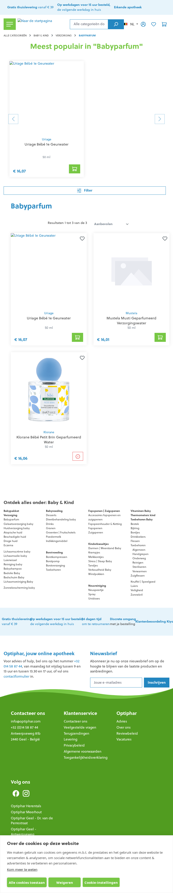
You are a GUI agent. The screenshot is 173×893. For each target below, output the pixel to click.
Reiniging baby (13, 564)
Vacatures (124, 739)
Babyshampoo (13, 568)
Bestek (135, 524)
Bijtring (135, 528)
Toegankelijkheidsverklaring (85, 757)
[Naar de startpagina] (43, 24)
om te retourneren (96, 621)
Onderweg (139, 558)
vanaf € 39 (30, 7)
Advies (121, 721)
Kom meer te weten (22, 869)
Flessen (135, 541)
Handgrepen (140, 554)
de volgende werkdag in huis (56, 621)
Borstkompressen (56, 557)
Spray (92, 594)
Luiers (134, 586)
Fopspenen (95, 528)
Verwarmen (139, 571)
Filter (87, 190)
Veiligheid (137, 590)
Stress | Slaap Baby (100, 561)
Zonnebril (137, 595)
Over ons (123, 727)
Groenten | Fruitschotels (60, 532)
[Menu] (10, 24)
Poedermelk (53, 537)
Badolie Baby (12, 573)
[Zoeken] (116, 24)
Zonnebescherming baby (19, 588)
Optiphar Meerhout (26, 812)
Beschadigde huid (15, 537)
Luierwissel (10, 560)
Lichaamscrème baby (17, 551)
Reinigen (137, 562)
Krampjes (94, 552)
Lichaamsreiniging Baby (18, 582)
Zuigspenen (95, 532)
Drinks (50, 524)
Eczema (8, 545)
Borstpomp (53, 561)
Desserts (51, 515)
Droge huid (11, 541)
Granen (50, 528)
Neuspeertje (96, 590)
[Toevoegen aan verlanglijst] (81, 238)
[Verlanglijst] (153, 24)
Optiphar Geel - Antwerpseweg (23, 832)
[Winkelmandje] (164, 24)
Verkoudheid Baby (99, 570)
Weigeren (64, 882)
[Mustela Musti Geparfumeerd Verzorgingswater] (131, 271)
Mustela (131, 313)
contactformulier (16, 676)
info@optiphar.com (26, 721)
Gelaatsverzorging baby (18, 524)
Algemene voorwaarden (82, 751)
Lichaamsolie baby (15, 556)
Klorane (48, 432)
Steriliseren (139, 567)
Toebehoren (53, 570)
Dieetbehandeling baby (61, 519)
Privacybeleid (74, 745)
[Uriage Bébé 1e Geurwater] (46, 98)
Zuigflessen (138, 575)
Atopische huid (13, 532)
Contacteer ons (28, 713)
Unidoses (94, 598)
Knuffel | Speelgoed (143, 582)
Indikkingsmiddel (56, 541)
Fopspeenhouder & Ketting (105, 524)
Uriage (46, 139)
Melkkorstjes (96, 557)
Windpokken (96, 574)
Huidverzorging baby (17, 528)
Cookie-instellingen (101, 882)
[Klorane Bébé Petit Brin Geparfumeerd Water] (49, 390)
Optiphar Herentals (26, 806)
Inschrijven (157, 682)
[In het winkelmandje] (74, 168)
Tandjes (93, 565)
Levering (70, 739)
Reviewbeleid (127, 733)
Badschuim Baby (14, 577)
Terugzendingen (76, 733)
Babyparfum (11, 519)
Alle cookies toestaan (27, 882)
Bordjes (135, 532)
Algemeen (138, 550)
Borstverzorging (55, 565)
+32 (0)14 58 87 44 (24, 727)
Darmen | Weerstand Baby (104, 548)
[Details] (78, 456)
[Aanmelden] (143, 24)
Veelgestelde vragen (80, 727)
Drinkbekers (138, 537)
